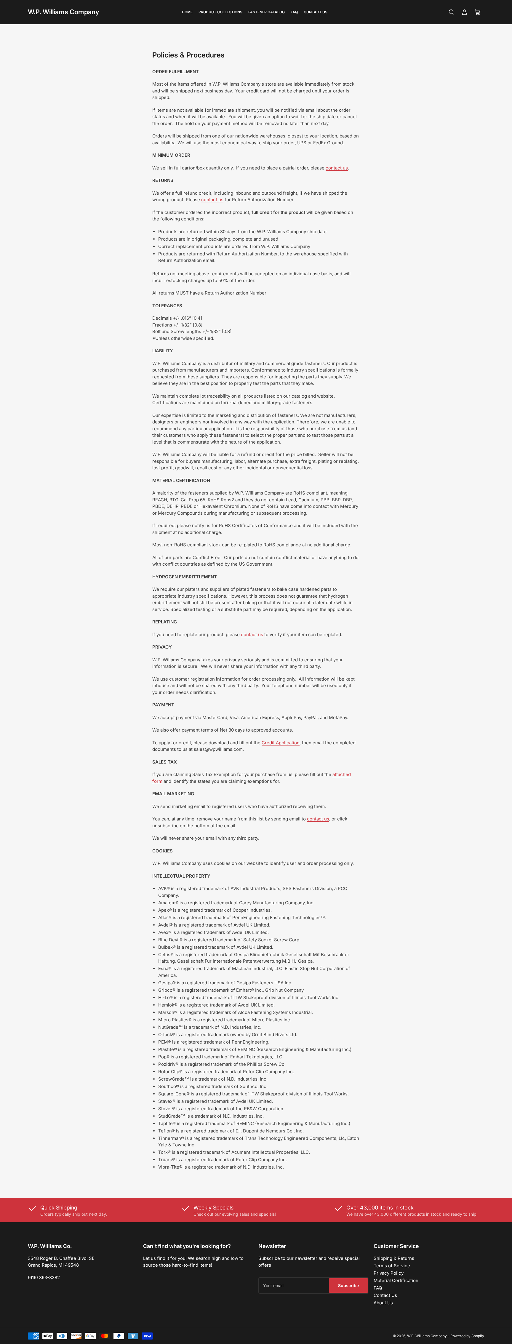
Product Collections (220, 12)
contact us (337, 168)
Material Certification (396, 1280)
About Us (383, 1302)
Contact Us (315, 12)
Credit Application (281, 742)
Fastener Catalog (266, 12)
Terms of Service (392, 1265)
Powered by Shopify (467, 1336)
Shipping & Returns (394, 1258)
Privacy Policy (389, 1273)
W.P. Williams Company (63, 12)
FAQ (294, 12)
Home (187, 12)
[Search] (451, 12)
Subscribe (348, 1285)
